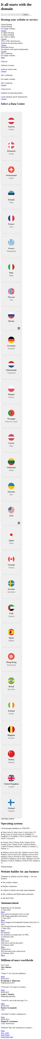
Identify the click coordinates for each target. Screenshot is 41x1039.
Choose (3, 31)
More (3, 58)
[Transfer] (30, 15)
